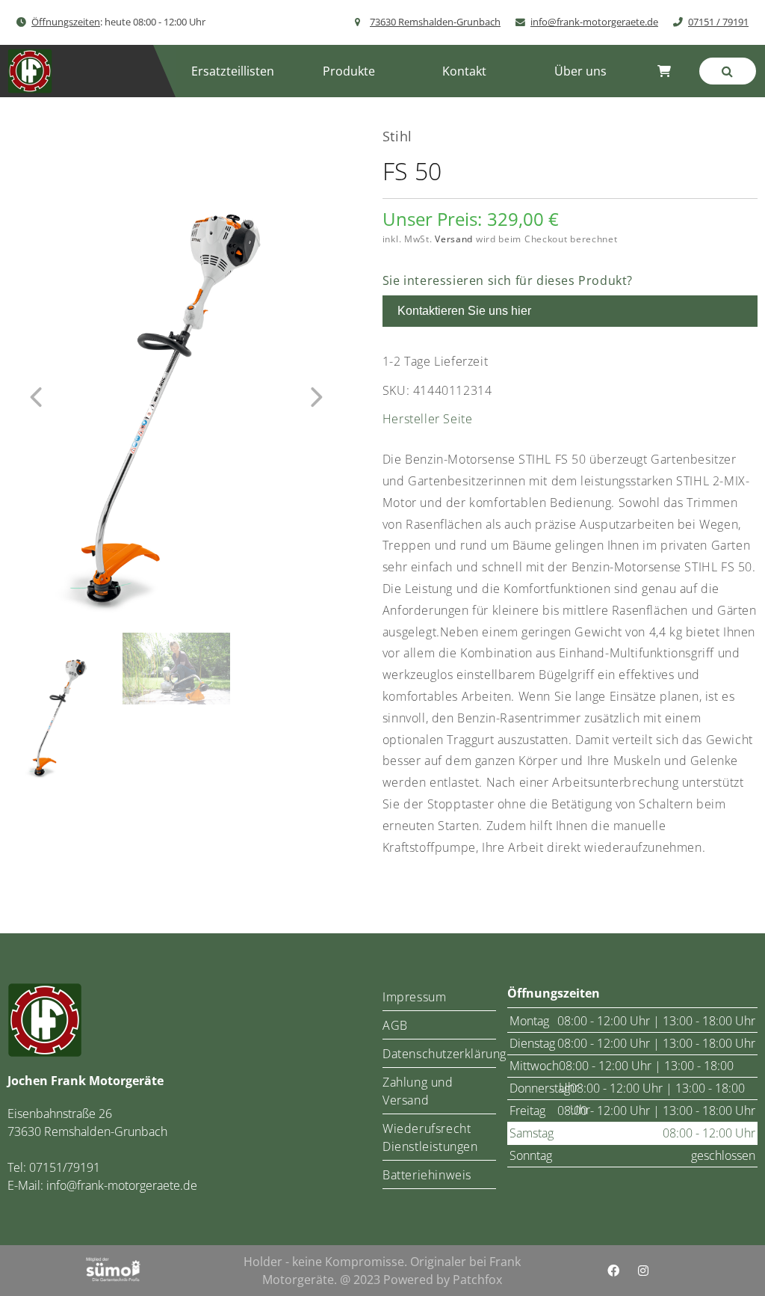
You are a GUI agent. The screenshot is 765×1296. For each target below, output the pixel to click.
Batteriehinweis (426, 1175)
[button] (348, 71)
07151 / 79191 (718, 21)
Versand (454, 239)
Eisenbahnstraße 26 (59, 1113)
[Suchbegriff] (727, 71)
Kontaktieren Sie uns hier (464, 310)
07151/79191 (64, 1167)
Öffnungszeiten (65, 21)
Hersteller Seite (427, 419)
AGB (395, 1025)
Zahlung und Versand (417, 1091)
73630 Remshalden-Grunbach (435, 21)
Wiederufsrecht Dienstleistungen (430, 1137)
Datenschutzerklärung (439, 1053)
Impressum (414, 997)
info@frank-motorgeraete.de (594, 21)
